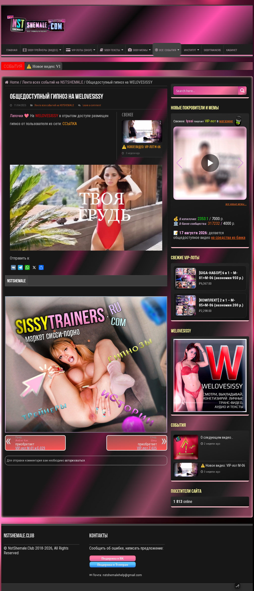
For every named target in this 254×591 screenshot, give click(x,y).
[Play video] (210, 163)
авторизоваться (75, 460)
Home (14, 82)
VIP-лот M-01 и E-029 (30, 448)
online (182, 501)
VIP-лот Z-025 (147, 448)
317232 (214, 223)
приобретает (24, 441)
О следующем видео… (217, 437)
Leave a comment (92, 105)
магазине (226, 121)
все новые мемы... (236, 204)
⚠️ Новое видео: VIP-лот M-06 (53, 66)
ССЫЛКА (70, 123)
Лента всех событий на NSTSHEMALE (52, 82)
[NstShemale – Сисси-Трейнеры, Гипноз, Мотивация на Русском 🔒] (37, 25)
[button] (240, 163)
